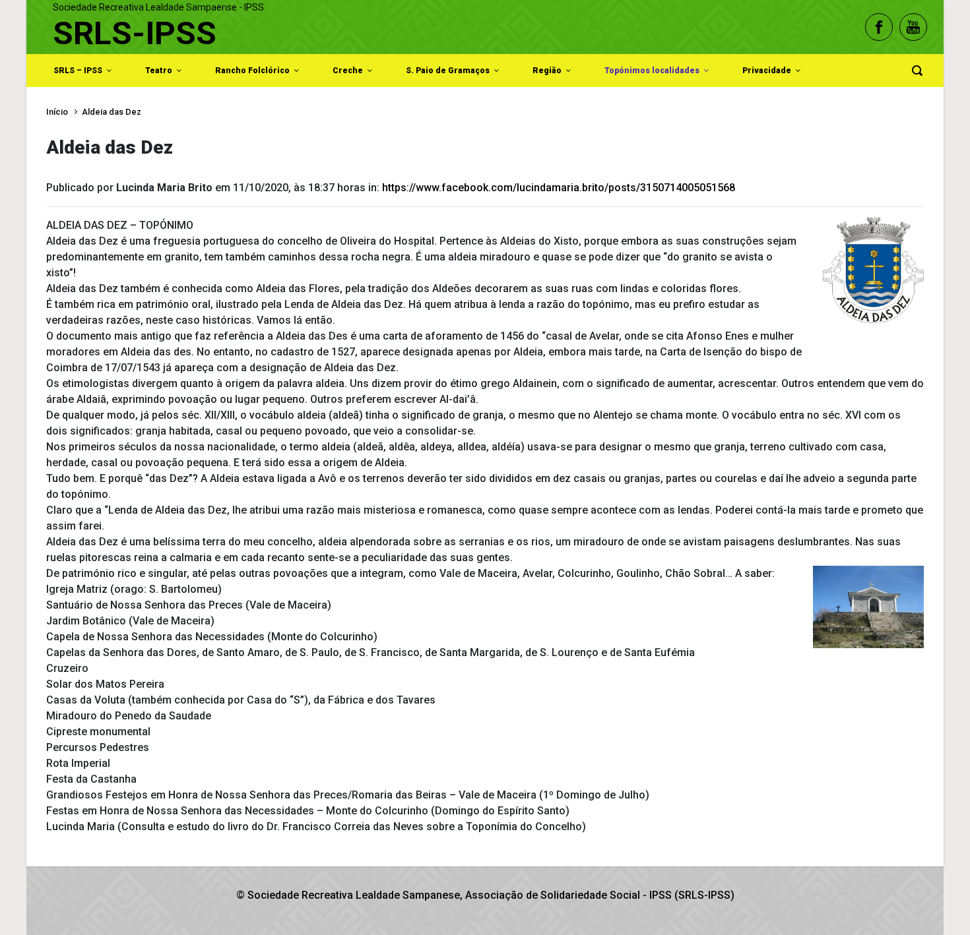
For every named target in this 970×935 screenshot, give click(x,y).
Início (57, 112)
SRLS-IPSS (134, 33)
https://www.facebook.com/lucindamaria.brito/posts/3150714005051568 (558, 187)
